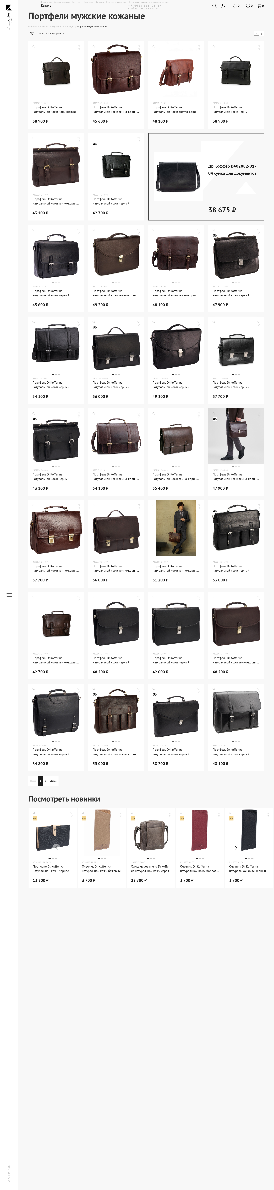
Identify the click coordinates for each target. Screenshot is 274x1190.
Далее (53, 780)
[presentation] (56, 848)
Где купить (76, 2)
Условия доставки (62, 2)
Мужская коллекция (63, 26)
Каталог (44, 26)
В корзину (72, 115)
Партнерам (88, 2)
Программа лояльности (116, 2)
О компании (46, 2)
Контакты (100, 2)
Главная (32, 26)
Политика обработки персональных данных (149, 2)
